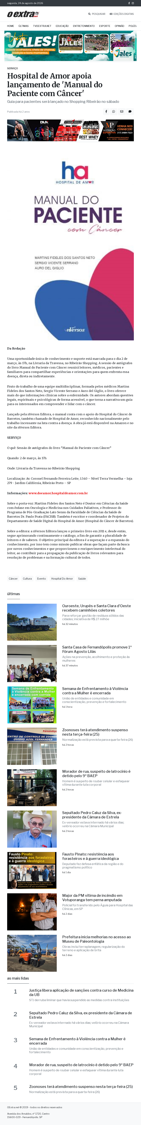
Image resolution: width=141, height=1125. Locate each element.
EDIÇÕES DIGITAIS (123, 14)
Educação (62, 26)
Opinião (119, 26)
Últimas (24, 26)
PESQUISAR (98, 14)
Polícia (133, 26)
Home (10, 26)
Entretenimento (84, 26)
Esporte (104, 26)
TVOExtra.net (42, 26)
